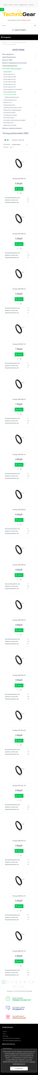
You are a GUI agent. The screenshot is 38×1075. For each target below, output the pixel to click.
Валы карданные (8, 54)
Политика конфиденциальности (12, 1040)
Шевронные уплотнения (9, 125)
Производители (7, 1048)
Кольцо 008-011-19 (19, 896)
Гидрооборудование (9, 57)
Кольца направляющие (9, 92)
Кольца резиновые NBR (9, 94)
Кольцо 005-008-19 (19, 510)
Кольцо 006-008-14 (19, 620)
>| (22, 986)
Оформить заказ (23, 4)
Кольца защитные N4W (9, 81)
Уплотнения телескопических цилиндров (14, 120)
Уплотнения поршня (8, 117)
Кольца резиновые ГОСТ (10, 100)
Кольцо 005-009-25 (19, 565)
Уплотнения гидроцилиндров (18, 42)
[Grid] (5, 140)
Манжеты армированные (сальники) (14, 63)
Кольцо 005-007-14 (19, 454)
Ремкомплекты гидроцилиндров (12, 110)
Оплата (16, 4)
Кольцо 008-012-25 (19, 951)
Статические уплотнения (10, 115)
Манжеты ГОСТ (7, 102)
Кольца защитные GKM (9, 76)
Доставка (11, 4)
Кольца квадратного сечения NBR (12, 89)
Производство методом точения (12, 107)
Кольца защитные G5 (9, 74)
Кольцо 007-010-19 (19, 730)
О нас (4, 1034)
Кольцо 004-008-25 (19, 399)
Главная (5, 4)
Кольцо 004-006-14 (19, 289)
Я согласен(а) (19, 1068)
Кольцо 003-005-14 (19, 178)
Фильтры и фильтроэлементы (12, 128)
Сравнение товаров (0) (18, 140)
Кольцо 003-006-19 (19, 234)
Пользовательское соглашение (11, 1038)
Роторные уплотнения (9, 112)
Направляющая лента (9, 105)
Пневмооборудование (9, 66)
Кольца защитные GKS (9, 79)
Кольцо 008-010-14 (19, 841)
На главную (5, 42)
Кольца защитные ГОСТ (9, 84)
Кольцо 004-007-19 (19, 344)
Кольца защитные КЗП (9, 87)
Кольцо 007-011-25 (19, 785)
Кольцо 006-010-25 (19, 675)
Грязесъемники (7, 71)
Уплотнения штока (8, 122)
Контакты (31, 4)
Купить (20, 189)
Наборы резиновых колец (12, 97)
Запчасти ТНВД (7, 60)
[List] (8, 140)
